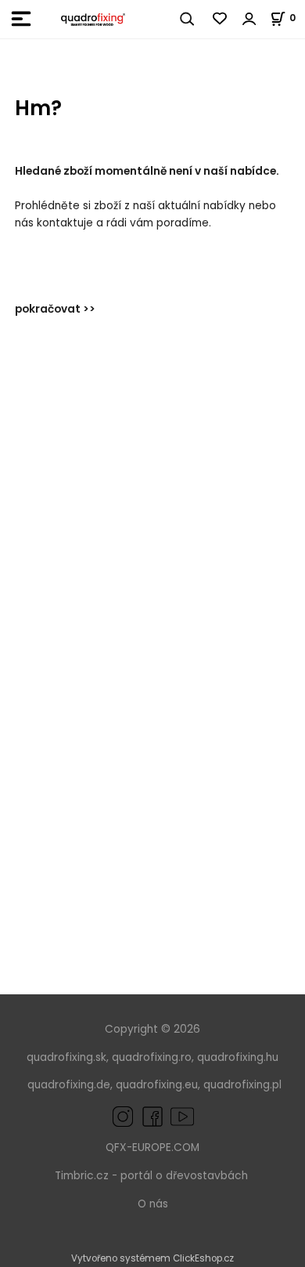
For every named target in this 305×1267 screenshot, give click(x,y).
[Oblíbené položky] (220, 18)
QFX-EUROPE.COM (152, 1147)
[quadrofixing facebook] (149, 1116)
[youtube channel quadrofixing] (182, 1116)
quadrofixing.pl (242, 1084)
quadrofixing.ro (152, 1057)
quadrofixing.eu (157, 1084)
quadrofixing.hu (237, 1057)
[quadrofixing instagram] (123, 1116)
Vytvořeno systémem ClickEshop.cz (152, 1258)
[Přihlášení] (249, 18)
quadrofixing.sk (66, 1057)
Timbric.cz (82, 1175)
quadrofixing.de (68, 1084)
